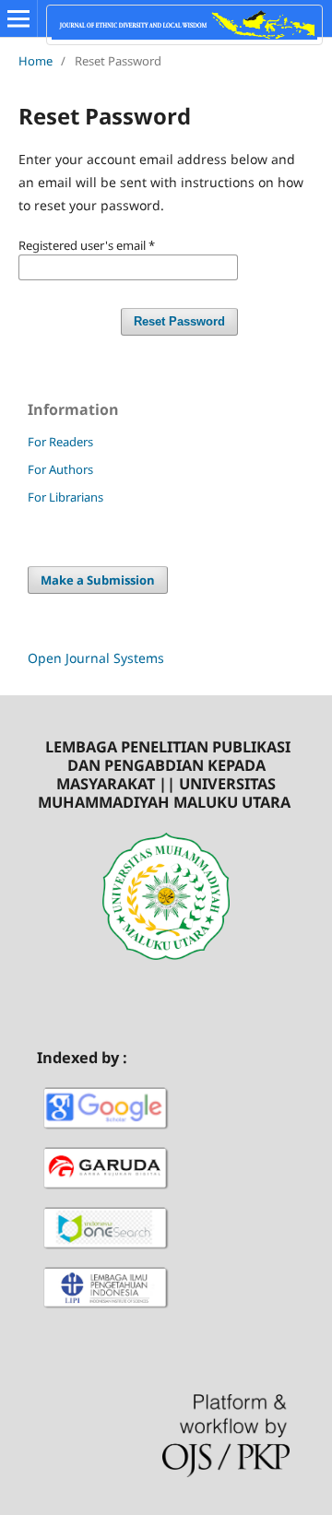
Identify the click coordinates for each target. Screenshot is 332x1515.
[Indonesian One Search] (106, 1252)
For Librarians (65, 497)
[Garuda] (106, 1192)
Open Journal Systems (96, 658)
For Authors (60, 469)
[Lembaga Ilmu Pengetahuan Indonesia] (106, 1311)
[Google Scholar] (106, 1132)
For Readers (60, 441)
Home (35, 61)
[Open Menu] (18, 18)
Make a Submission (98, 580)
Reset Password (179, 321)
